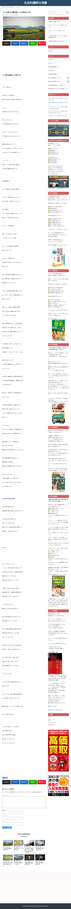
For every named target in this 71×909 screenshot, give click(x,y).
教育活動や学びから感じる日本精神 (57, 88)
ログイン (50, 717)
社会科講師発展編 (53, 74)
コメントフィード (52, 722)
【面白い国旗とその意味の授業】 (55, 98)
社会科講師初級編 (53, 66)
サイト (3, 821)
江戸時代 (5, 777)
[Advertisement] (23, 59)
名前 (4, 810)
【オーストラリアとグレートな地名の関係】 (58, 106)
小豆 (66, 102)
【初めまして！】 (52, 115)
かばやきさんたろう (53, 112)
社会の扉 (51, 70)
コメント (5, 795)
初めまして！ (52, 63)
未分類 (50, 59)
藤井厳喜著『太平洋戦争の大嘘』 (55, 709)
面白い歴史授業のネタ (54, 77)
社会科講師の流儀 (35, 2)
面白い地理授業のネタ (54, 81)
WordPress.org (51, 724)
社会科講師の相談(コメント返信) (56, 85)
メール (4, 815)
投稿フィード (51, 720)
